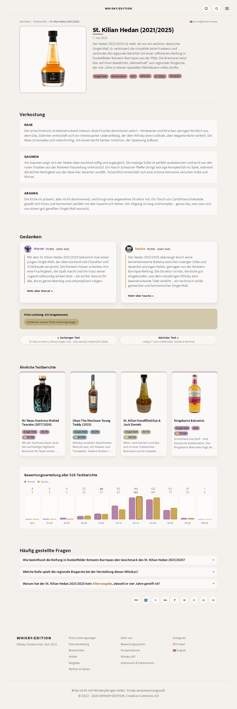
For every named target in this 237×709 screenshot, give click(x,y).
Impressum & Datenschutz (137, 663)
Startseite (25, 21)
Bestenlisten (76, 650)
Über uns (126, 637)
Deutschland (119, 76)
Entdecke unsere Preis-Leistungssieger (51, 322)
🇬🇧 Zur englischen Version (203, 21)
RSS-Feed (179, 644)
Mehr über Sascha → (141, 295)
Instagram (179, 637)
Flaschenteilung (79, 644)
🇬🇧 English (179, 650)
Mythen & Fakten (79, 669)
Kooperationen (130, 650)
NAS (133, 76)
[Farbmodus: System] (206, 8)
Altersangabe (102, 583)
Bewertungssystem (133, 644)
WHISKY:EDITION (34, 638)
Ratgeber (74, 663)
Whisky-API (128, 656)
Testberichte (40, 21)
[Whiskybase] (146, 600)
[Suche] (217, 8)
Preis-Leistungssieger (82, 637)
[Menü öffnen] (227, 8)
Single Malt (100, 76)
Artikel (73, 656)
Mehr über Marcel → (40, 290)
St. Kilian (160, 76)
